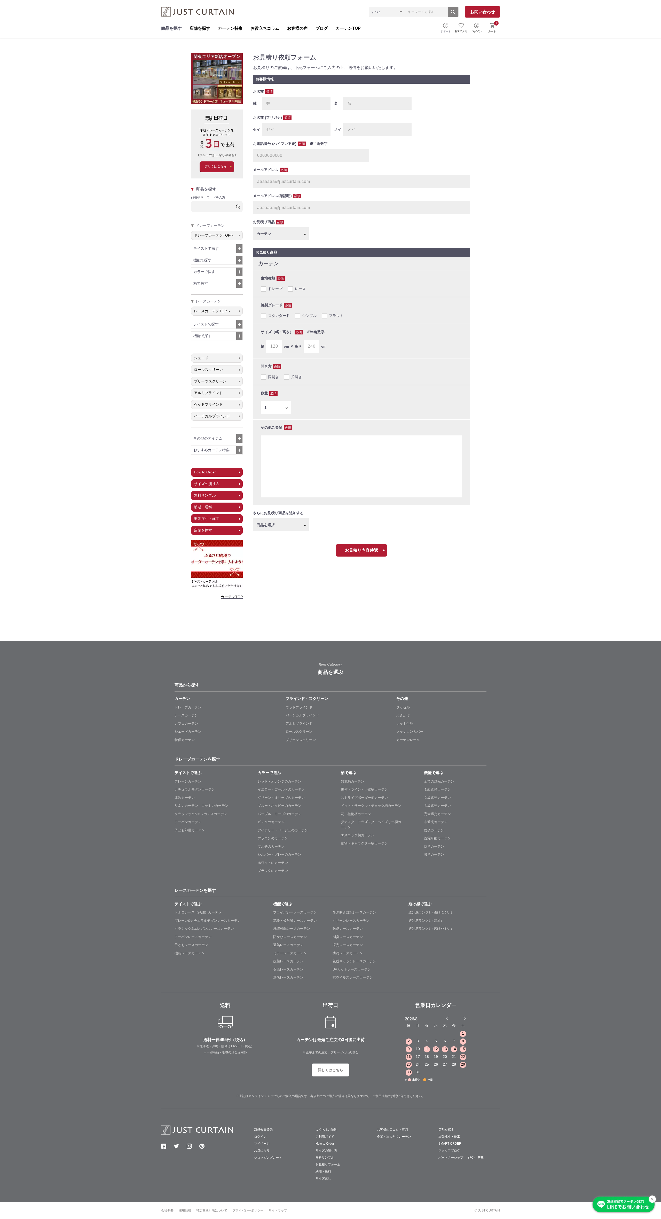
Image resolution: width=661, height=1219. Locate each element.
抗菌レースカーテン (288, 961)
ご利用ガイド (325, 1136)
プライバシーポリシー (247, 1210)
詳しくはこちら (215, 166)
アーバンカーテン (188, 822)
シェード (201, 358)
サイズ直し (323, 1178)
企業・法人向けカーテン (394, 1136)
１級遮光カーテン (437, 789)
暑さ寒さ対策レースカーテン (354, 912)
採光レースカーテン (348, 945)
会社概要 (167, 1210)
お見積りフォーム (328, 1164)
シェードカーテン (188, 731)
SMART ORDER (449, 1143)
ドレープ (275, 289)
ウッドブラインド (208, 404)
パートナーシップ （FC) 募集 (461, 1157)
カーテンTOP (348, 28)
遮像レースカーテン (288, 977)
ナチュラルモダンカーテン (195, 789)
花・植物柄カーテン (356, 814)
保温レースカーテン (288, 969)
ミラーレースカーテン (290, 953)
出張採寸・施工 (206, 519)
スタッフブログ (449, 1150)
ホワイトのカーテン (273, 863)
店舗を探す (200, 28)
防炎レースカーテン (348, 929)
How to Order (205, 472)
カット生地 (404, 723)
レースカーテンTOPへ (212, 311)
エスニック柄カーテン (357, 835)
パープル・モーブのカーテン (279, 814)
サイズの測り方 (206, 484)
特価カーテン (185, 740)
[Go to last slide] (460, 1018)
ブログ (322, 28)
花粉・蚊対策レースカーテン (295, 921)
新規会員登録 (263, 1129)
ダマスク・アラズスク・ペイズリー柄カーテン (371, 824)
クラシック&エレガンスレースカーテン (204, 929)
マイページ (262, 1143)
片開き (296, 377)
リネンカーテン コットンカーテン (201, 806)
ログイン (476, 31)
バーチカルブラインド (212, 416)
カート (492, 27)
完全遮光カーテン (437, 814)
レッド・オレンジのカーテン (279, 781)
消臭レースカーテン (348, 937)
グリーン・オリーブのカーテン (281, 798)
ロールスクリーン (208, 370)
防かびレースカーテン (290, 937)
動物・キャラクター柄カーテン (364, 843)
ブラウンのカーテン (273, 838)
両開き (273, 377)
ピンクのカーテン (271, 822)
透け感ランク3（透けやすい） (431, 929)
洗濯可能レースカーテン (291, 929)
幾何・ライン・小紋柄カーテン (364, 789)
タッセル (403, 707)
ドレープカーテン (188, 707)
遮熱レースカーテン (288, 945)
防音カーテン (434, 846)
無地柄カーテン (352, 781)
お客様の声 (297, 28)
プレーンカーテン (188, 781)
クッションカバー (409, 731)
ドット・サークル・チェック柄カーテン (371, 806)
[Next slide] (465, 1018)
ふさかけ (403, 715)
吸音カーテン (434, 854)
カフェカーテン (186, 723)
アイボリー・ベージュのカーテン (283, 830)
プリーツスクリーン (210, 381)
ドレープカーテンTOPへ (214, 235)
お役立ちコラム (264, 28)
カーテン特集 (230, 28)
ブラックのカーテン (273, 871)
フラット (336, 316)
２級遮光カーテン (437, 798)
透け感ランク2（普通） (426, 921)
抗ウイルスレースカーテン (353, 977)
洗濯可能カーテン (437, 838)
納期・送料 (203, 507)
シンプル (309, 316)
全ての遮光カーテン (439, 781)
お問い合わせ (482, 12)
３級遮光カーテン (437, 806)
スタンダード (279, 316)
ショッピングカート (268, 1157)
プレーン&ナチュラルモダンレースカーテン (208, 921)
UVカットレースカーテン (352, 969)
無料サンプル (205, 495)
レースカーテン (186, 715)
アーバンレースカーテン (193, 937)
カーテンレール (408, 740)
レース (300, 289)
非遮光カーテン (435, 822)
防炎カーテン (434, 830)
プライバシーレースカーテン (295, 912)
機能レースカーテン (190, 953)
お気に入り (461, 31)
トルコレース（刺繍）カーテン (198, 912)
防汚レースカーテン (348, 953)
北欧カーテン (185, 798)
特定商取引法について (211, 1210)
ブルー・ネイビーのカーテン (279, 806)
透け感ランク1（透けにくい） (431, 912)
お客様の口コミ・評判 (392, 1129)
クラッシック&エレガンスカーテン (201, 814)
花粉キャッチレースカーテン (354, 961)
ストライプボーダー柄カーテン (364, 798)
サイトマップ (278, 1210)
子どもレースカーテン (191, 945)
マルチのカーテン (271, 846)
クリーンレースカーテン (351, 921)
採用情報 (185, 1210)
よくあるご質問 (326, 1129)
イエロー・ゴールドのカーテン (281, 789)
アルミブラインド (208, 393)
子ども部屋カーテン (190, 830)
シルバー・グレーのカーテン (279, 854)
